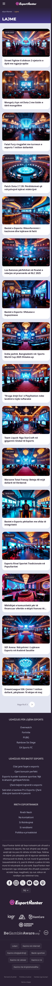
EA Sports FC (26, 747)
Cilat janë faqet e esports (26, 766)
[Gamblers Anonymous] (22, 917)
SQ (24, 890)
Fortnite (26, 732)
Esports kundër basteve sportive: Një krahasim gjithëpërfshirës (21, 778)
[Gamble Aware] (22, 932)
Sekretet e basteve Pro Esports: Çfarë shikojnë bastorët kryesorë (21, 791)
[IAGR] (11, 917)
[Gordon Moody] (26, 925)
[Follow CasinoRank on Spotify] (36, 883)
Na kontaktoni (26, 817)
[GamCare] (36, 917)
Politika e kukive (25, 977)
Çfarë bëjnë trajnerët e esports (26, 784)
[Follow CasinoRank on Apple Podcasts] (42, 883)
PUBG (26, 737)
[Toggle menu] (4, 3)
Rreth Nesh (26, 812)
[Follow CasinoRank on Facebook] (9, 883)
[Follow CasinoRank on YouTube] (29, 883)
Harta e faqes (26, 982)
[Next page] (32, 704)
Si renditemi (26, 827)
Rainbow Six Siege (26, 742)
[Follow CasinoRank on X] (23, 883)
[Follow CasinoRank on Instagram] (16, 883)
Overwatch (26, 727)
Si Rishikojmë (26, 822)
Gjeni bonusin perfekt (26, 771)
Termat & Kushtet (10, 977)
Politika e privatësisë (26, 832)
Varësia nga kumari (41, 977)
